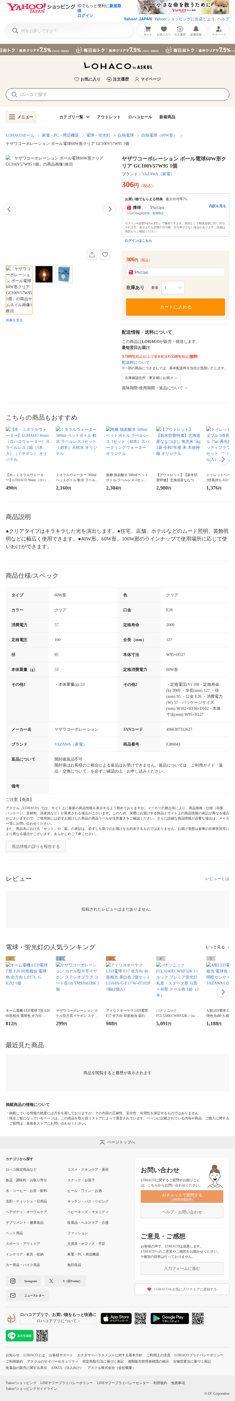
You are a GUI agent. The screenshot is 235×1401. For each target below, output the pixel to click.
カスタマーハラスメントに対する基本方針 (109, 1355)
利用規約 (160, 1383)
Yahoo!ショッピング (21, 1383)
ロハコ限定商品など (21, 1169)
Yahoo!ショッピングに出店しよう (184, 19)
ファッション (77, 1233)
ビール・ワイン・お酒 (84, 1190)
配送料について (136, 362)
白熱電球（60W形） (159, 135)
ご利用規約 (14, 1361)
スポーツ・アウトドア (23, 1243)
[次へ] (109, 209)
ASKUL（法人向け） (67, 1368)
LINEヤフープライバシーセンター (123, 1383)
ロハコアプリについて (57, 1321)
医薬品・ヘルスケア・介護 (88, 1222)
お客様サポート (61, 1355)
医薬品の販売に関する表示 (26, 1368)
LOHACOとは (34, 1355)
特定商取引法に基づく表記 (103, 1361)
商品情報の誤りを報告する (36, 846)
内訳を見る (217, 206)
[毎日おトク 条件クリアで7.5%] (117, 49)
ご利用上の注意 (158, 1355)
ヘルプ (223, 19)
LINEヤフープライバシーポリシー (66, 1383)
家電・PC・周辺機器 (60, 135)
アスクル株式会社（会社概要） (111, 1368)
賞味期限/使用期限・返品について (152, 388)
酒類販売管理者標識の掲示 (148, 1361)
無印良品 (74, 1265)
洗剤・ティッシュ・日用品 (26, 1201)
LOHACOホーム (20, 135)
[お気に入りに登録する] (105, 254)
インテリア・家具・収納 (25, 1254)
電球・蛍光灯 (98, 135)
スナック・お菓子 (81, 1180)
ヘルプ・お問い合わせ (182, 1212)
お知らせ (12, 1355)
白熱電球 (126, 135)
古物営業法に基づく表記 (192, 1361)
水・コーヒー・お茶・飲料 (26, 1190)
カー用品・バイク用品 (23, 1265)
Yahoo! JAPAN (138, 19)
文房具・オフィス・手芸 (86, 1243)
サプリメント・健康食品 (25, 1222)
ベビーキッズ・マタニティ (88, 1212)
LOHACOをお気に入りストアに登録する (185, 1289)
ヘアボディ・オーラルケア (26, 1212)
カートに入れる (176, 306)
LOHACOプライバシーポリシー (199, 1355)
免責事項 (178, 1383)
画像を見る (14, 320)
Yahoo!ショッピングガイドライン (31, 1388)
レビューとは (217, 879)
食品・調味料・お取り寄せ (26, 1180)
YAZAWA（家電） (158, 174)
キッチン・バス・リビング (88, 1201)
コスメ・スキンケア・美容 (88, 1169)
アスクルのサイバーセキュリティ (53, 1361)
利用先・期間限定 (152, 213)
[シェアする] (92, 254)
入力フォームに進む (182, 1268)
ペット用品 (14, 1233)
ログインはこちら (138, 241)
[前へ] (9, 209)
